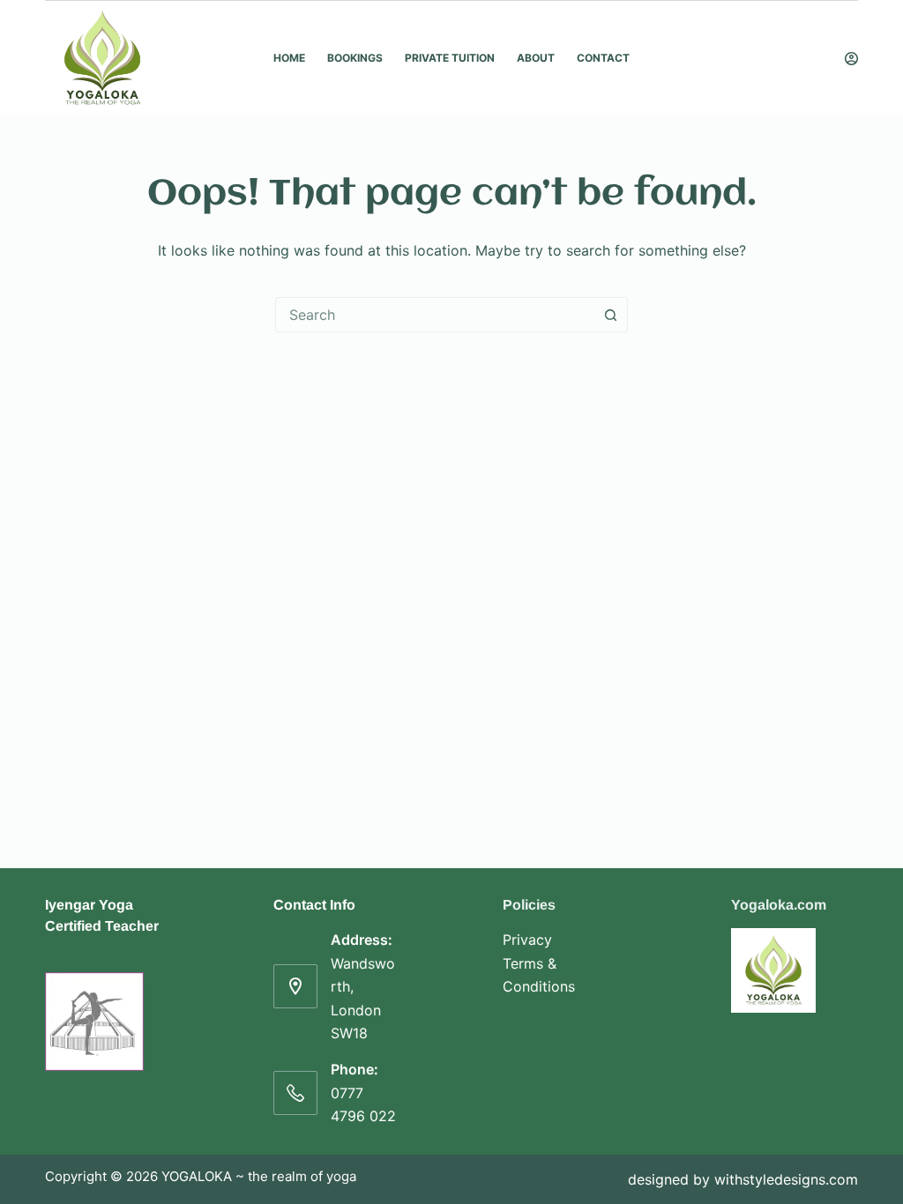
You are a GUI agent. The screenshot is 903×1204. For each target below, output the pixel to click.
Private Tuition (450, 57)
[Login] (851, 58)
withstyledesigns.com (786, 1179)
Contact (603, 57)
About (536, 57)
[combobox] (434, 314)
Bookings (355, 57)
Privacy (527, 939)
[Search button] (610, 314)
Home (289, 57)
